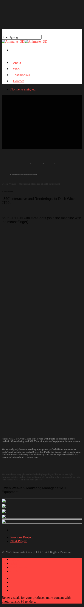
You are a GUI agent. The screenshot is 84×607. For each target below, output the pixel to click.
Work (14, 563)
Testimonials (18, 567)
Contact (18, 81)
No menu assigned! (23, 89)
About (14, 559)
